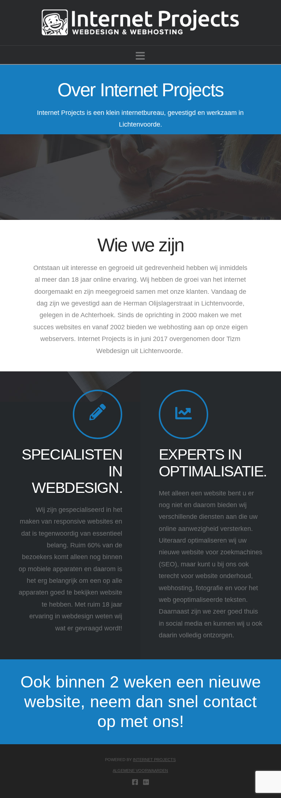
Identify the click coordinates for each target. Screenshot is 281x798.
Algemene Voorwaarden (140, 770)
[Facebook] (135, 782)
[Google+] (146, 782)
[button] (140, 56)
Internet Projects (154, 759)
